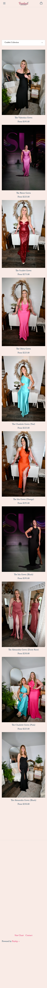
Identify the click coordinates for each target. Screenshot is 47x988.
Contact (28, 935)
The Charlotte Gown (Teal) (23, 424)
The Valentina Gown (23, 118)
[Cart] (42, 3)
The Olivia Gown (23, 349)
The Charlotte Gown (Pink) (23, 725)
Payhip (15, 941)
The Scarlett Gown (23, 271)
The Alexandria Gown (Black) (23, 800)
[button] (19, 942)
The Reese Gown (23, 193)
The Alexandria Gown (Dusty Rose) (23, 650)
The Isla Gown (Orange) (23, 499)
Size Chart (19, 935)
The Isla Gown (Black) (23, 575)
